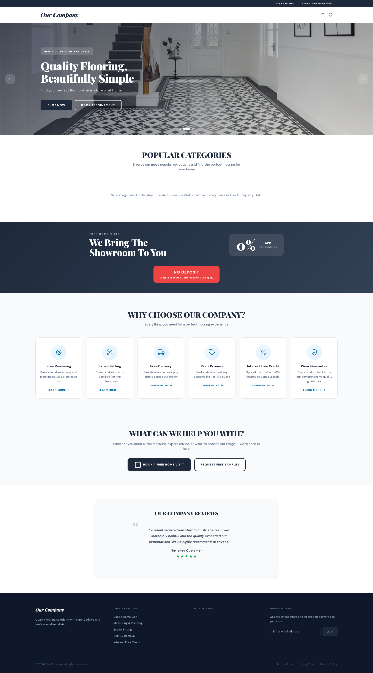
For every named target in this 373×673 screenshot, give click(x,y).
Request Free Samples (220, 464)
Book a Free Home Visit (163, 464)
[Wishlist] (330, 15)
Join (330, 631)
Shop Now (56, 105)
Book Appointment (98, 105)
